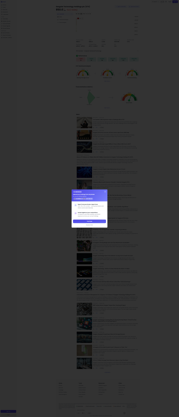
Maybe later (89, 225)
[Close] (105, 192)
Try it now (89, 221)
